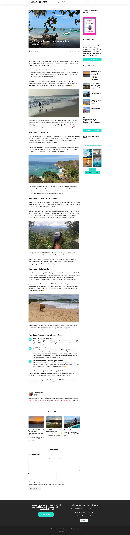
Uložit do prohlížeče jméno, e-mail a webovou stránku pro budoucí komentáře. (48, 482)
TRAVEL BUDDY (97, 2)
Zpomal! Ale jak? (69, 430)
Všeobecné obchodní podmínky (73, 528)
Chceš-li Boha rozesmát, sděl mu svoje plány (53, 430)
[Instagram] (37, 395)
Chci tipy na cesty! (92, 130)
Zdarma (71, 2)
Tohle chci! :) (92, 60)
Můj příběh (64, 2)
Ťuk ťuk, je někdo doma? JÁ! (96, 101)
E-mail (30, 476)
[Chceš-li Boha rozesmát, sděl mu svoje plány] (54, 422)
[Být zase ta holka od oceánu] (86, 110)
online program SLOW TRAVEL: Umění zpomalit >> (57, 400)
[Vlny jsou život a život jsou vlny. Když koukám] (87, 153)
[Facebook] (35, 395)
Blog (57, 2)
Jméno (30, 473)
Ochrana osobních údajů (56, 528)
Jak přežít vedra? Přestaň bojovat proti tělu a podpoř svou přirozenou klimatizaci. (36, 432)
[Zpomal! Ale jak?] (72, 422)
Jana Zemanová (34, 51)
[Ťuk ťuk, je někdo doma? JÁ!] (86, 102)
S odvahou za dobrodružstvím (38, 2)
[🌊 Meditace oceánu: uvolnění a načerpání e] (97, 162)
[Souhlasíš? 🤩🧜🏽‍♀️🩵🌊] (87, 162)
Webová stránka (32, 479)
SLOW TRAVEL (87, 2)
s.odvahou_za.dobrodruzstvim (85, 512)
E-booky (78, 2)
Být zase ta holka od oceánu (96, 109)
